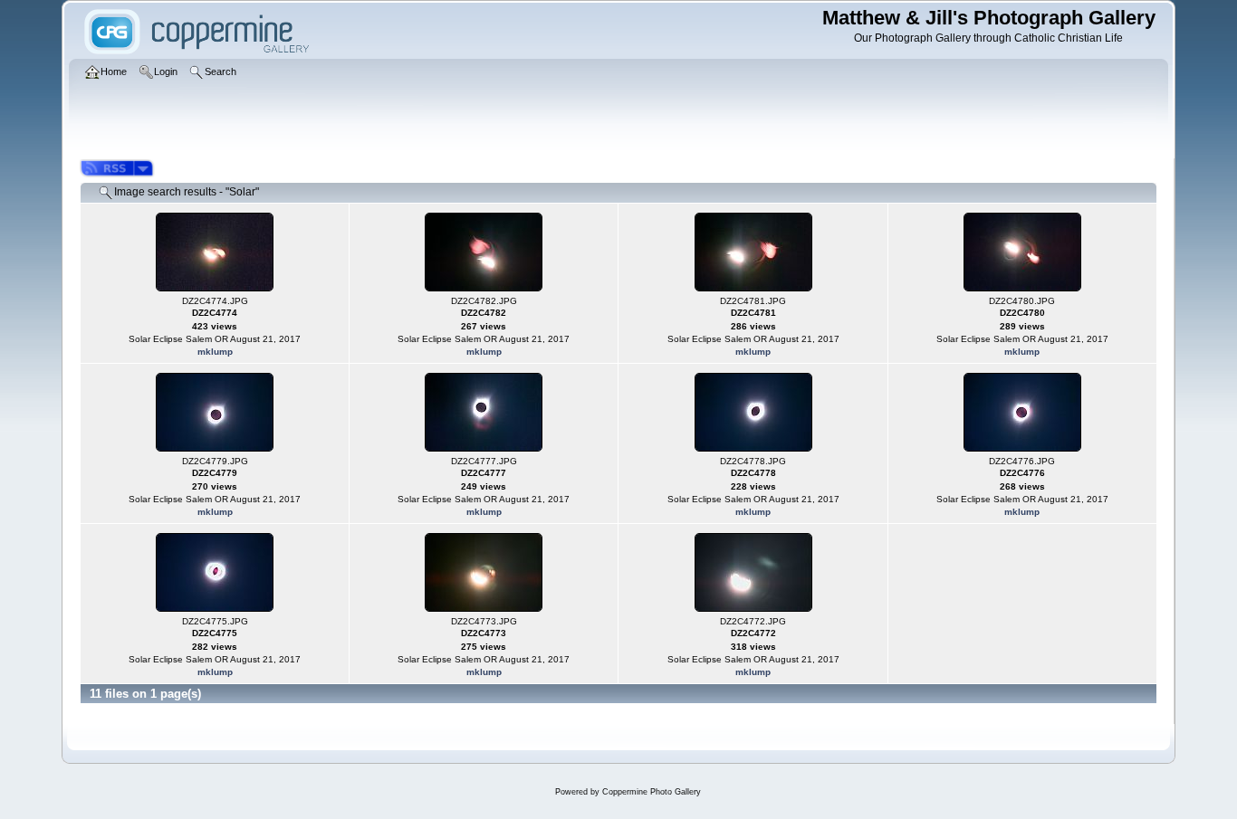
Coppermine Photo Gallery (651, 791)
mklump (215, 352)
